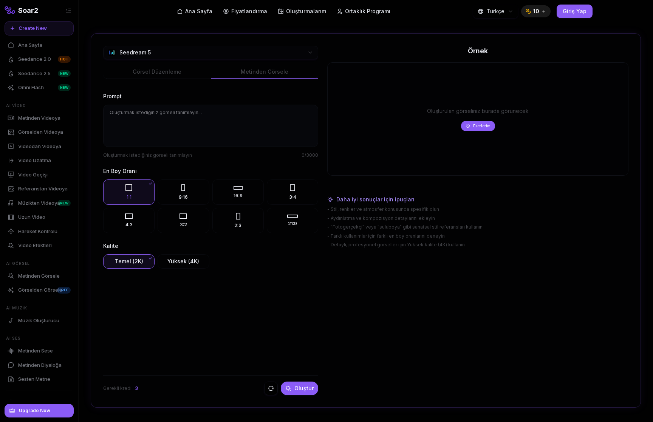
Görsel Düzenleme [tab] (157, 71)
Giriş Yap (574, 11)
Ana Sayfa (198, 11)
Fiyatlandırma (249, 11)
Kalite (110, 246)
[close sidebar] (68, 10)
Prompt (112, 96)
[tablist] (210, 72)
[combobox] (495, 11)
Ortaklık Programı (367, 11)
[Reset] (271, 388)
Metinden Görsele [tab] (264, 71)
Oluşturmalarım (306, 11)
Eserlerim (482, 126)
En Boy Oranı (120, 171)
